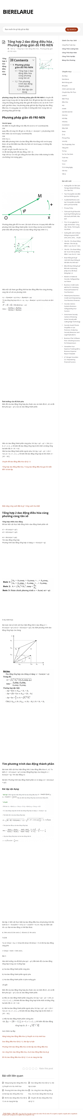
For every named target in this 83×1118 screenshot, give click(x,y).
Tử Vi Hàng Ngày (67, 167)
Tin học (64, 151)
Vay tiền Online (32, 1114)
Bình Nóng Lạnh (67, 82)
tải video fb (40, 1114)
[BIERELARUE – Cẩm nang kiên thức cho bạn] (18, 11)
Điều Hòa (65, 102)
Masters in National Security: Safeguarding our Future (71, 279)
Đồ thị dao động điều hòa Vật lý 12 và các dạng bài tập (22, 1057)
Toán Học (65, 157)
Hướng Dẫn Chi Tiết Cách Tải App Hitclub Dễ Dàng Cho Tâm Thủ (72, 188)
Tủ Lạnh (64, 161)
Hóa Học (65, 115)
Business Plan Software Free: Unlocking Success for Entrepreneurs (72, 340)
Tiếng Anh (65, 148)
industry (64, 122)
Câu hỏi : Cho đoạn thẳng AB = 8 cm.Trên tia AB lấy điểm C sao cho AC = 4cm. (72, 251)
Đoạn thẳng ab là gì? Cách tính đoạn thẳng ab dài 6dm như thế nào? (72, 260)
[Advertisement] (28, 176)
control (64, 95)
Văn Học (64, 171)
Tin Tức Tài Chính (67, 154)
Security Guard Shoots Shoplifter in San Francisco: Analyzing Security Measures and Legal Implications (71, 330)
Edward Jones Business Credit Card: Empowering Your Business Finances (72, 298)
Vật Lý (13, 49)
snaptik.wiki (66, 1114)
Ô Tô (63, 135)
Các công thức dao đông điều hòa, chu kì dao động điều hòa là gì (25, 1052)
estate (64, 109)
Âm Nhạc (65, 76)
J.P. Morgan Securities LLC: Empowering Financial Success (71, 359)
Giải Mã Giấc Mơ (67, 112)
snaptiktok (73, 1114)
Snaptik (19, 1115)
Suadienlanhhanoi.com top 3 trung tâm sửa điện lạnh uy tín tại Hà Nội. (72, 202)
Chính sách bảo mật (68, 89)
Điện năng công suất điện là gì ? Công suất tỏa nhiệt (21, 506)
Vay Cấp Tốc (22, 1114)
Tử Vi (63, 164)
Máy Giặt (65, 128)
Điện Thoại (65, 99)
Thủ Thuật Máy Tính (68, 144)
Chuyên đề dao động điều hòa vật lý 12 (16, 461)
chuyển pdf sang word (9, 1115)
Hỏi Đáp (64, 118)
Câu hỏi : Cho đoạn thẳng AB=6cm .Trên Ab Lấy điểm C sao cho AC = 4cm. (72, 243)
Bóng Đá (65, 86)
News (64, 131)
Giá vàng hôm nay (28, 1115)
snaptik (54, 1114)
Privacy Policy (68, 208)
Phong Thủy (66, 138)
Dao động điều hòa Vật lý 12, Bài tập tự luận (18, 1041)
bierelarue (65, 79)
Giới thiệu (7, 1113)
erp (63, 105)
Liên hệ (15, 1113)
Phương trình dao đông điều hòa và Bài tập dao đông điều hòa (25, 1047)
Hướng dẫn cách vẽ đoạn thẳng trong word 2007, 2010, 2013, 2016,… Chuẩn (72, 235)
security (64, 141)
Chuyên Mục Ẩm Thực (69, 92)
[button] (71, 30)
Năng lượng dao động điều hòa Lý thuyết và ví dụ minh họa (23, 1036)
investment (65, 125)
